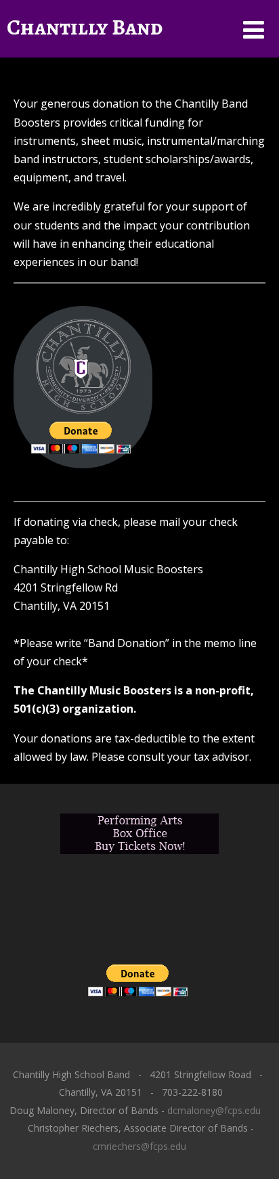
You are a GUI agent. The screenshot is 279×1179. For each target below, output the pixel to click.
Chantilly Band (85, 27)
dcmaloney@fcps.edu (214, 1110)
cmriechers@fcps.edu (139, 1146)
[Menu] (253, 29)
